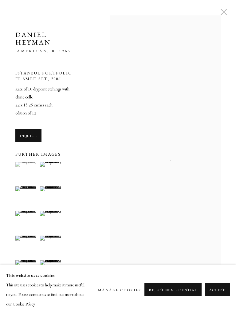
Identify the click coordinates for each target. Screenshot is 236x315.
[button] (26, 164)
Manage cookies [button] (119, 290)
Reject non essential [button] (173, 290)
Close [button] (222, 13)
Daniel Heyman (33, 38)
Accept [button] (217, 290)
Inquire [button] (28, 136)
